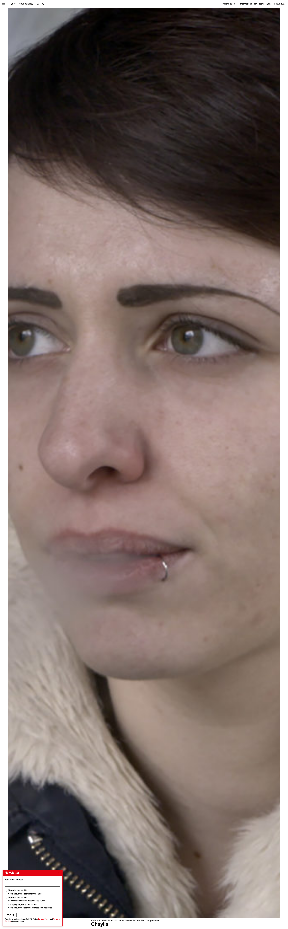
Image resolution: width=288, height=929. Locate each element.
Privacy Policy (43, 919)
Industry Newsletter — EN (30, 906)
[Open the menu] (4, 4)
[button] (76, 463)
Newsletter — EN (25, 892)
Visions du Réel (98, 920)
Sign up (11, 914)
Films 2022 (113, 920)
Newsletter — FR (26, 899)
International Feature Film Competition (139, 920)
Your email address (14, 880)
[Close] (58, 872)
